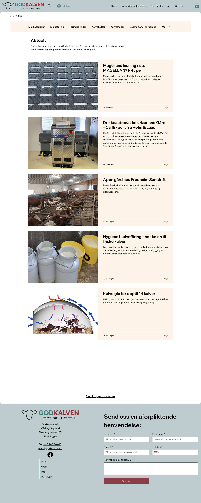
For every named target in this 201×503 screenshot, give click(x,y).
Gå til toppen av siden (100, 396)
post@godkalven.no (50, 448)
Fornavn (109, 434)
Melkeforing (57, 26)
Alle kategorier (36, 26)
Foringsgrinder (77, 26)
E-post (108, 447)
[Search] (49, 5)
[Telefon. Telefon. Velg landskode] (157, 452)
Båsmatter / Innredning (143, 26)
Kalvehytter (98, 26)
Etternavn (158, 434)
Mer (164, 26)
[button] (197, 5)
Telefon (157, 447)
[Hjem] (10, 15)
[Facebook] (50, 455)
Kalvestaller (117, 26)
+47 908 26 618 (52, 444)
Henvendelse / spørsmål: (119, 459)
